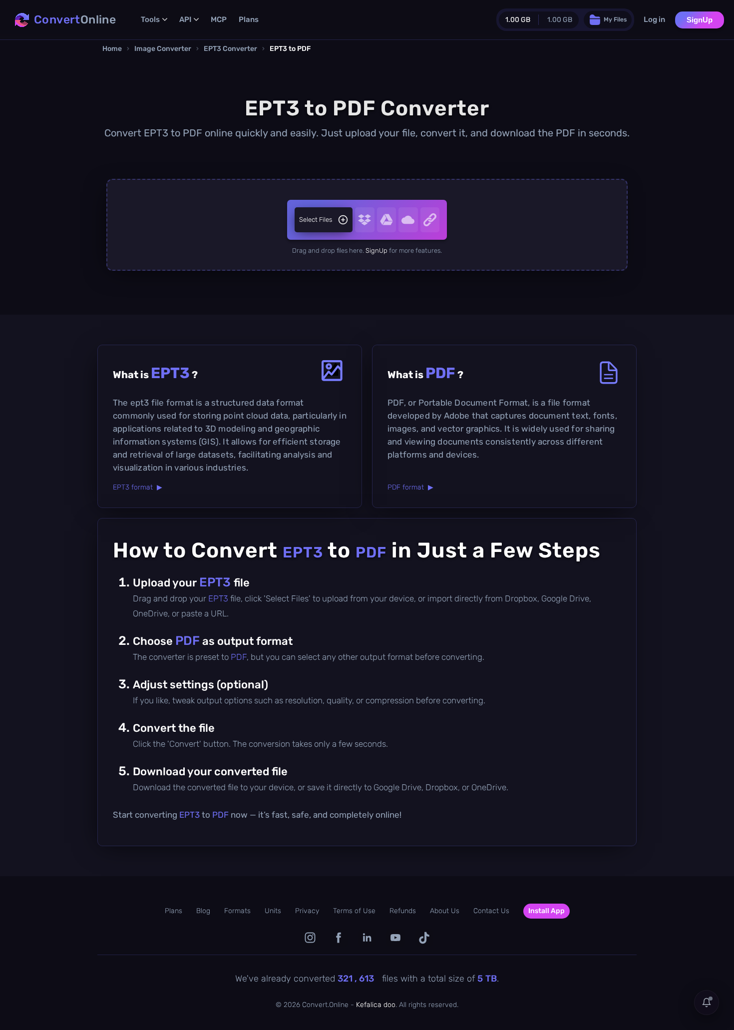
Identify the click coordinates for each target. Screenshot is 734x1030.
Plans (249, 19)
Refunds (402, 911)
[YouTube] (395, 938)
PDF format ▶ (410, 487)
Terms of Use (354, 911)
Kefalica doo (375, 1005)
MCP (219, 19)
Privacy (307, 911)
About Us (444, 911)
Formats (237, 911)
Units (273, 911)
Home (112, 48)
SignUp (700, 19)
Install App (546, 911)
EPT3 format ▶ (137, 487)
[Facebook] (339, 938)
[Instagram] (310, 938)
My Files (615, 19)
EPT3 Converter (230, 48)
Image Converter (162, 48)
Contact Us (491, 911)
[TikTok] (424, 938)
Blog (203, 911)
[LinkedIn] (367, 938)
